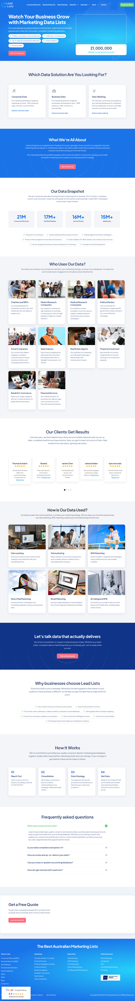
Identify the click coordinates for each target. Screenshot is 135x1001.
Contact (103, 5)
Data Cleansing (62, 5)
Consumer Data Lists (33, 5)
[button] (64, 490)
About (94, 5)
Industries (73, 5)
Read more (20, 480)
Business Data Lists (49, 5)
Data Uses (84, 5)
